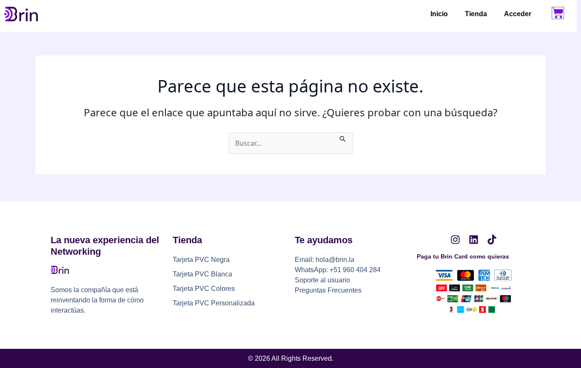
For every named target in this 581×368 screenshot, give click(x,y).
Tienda (476, 13)
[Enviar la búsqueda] (342, 137)
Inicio (439, 13)
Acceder (517, 13)
